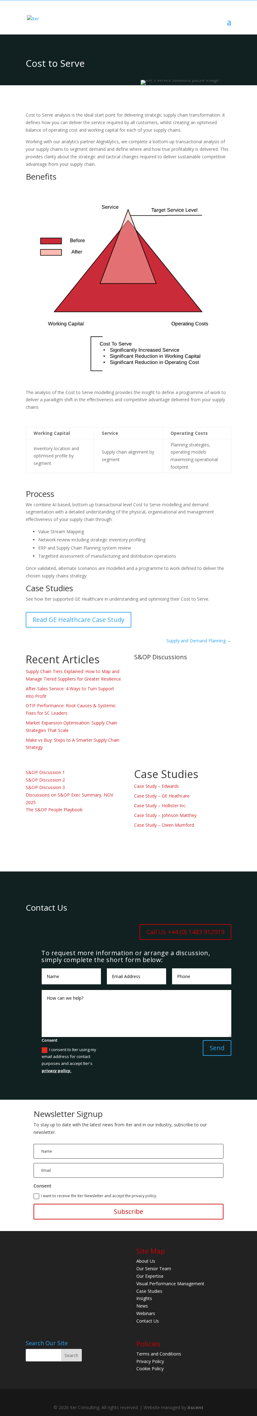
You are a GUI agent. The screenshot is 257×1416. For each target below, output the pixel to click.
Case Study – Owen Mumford (164, 825)
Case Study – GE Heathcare (162, 796)
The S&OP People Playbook (54, 810)
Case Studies (149, 1291)
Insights (144, 1298)
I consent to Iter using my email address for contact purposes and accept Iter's (69, 1060)
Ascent (195, 1407)
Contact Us (147, 1321)
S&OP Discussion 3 (45, 787)
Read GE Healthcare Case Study (78, 619)
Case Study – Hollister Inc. (160, 805)
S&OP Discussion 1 (45, 772)
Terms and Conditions (158, 1353)
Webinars (145, 1313)
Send (217, 1048)
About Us (145, 1261)
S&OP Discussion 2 (45, 780)
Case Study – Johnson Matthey (165, 815)
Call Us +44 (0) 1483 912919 (185, 932)
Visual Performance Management (170, 1283)
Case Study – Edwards (156, 786)
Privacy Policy (150, 1361)
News (142, 1306)
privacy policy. (56, 1070)
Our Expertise (150, 1276)
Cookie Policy (150, 1368)
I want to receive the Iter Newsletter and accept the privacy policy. (99, 1195)
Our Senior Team (153, 1268)
